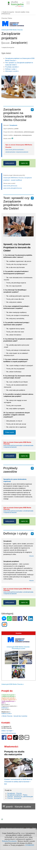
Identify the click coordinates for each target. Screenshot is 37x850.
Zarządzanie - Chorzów (14, 793)
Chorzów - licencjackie (14, 798)
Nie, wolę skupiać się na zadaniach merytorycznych (16, 354)
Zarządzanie (13, 125)
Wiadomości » (5, 712)
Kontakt (28, 828)
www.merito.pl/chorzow (10, 185)
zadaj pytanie (9, 163)
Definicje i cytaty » (11, 69)
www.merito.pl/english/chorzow (12, 188)
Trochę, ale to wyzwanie (13, 405)
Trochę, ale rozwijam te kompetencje (17, 315)
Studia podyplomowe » (8, 701)
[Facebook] (20, 620)
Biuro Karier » (5, 704)
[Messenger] (4, 620)
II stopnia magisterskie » (9, 699)
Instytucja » (5, 707)
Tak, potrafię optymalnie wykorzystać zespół (16, 346)
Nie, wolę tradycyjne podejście (15, 390)
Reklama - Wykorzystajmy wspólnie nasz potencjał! (12, 828)
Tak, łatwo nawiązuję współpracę (16, 312)
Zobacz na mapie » (7, 730)
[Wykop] (4, 626)
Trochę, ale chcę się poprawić (15, 368)
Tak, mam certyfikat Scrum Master (17, 382)
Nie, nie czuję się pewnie (14, 286)
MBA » (3, 703)
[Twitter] (25, 619)
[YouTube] (9, 739)
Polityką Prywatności (9, 841)
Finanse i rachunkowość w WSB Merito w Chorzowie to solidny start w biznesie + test (18, 782)
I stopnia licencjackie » (8, 695)
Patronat (34, 828)
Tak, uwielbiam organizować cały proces (18, 261)
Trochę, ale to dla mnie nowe (15, 332)
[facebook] (4, 739)
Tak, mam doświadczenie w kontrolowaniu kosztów (18, 278)
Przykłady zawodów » (12, 67)
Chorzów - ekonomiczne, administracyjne (20, 796)
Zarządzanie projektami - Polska (17, 795)
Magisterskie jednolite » (8, 698)
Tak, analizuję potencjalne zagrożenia (17, 296)
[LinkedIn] (30, 620)
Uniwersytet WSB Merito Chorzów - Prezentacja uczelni (18, 647)
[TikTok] (15, 739)
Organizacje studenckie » (9, 706)
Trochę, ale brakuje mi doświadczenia (18, 350)
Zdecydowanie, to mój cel (14, 421)
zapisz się (24, 163)
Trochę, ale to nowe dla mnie (15, 299)
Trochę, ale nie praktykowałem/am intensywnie (16, 386)
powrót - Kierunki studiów (17, 805)
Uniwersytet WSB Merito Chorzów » (12, 684)
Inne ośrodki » (5, 709)
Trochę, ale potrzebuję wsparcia (16, 283)
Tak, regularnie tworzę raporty (15, 328)
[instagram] (21, 739)
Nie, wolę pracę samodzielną (15, 318)
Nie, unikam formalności (13, 335)
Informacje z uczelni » (12, 71)
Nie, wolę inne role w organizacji (16, 427)
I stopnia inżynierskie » (8, 696)
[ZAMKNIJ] (29, 845)
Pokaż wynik (9, 432)
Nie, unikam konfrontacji (13, 371)
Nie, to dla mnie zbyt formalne (15, 267)
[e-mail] (14, 620)
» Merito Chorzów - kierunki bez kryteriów (14, 716)
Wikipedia (31, 556)
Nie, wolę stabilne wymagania (15, 408)
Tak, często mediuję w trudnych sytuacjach (19, 365)
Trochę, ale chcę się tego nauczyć (16, 264)
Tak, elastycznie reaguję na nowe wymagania (15, 401)
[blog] (27, 739)
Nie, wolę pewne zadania (14, 302)
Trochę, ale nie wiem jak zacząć (16, 424)
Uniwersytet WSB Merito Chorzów (12, 30)
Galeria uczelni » (6, 713)
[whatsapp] (9, 620)
